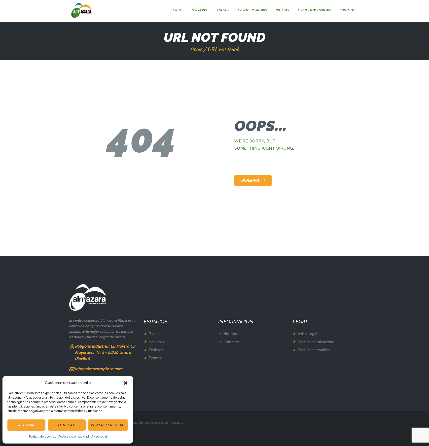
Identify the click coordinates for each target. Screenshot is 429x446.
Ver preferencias (108, 425)
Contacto (231, 342)
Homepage (250, 180)
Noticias (230, 334)
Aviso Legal (307, 334)
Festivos (156, 350)
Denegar (66, 425)
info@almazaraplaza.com (99, 369)
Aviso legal (99, 436)
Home (196, 49)
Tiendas (155, 334)
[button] (125, 382)
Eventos (156, 358)
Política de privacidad (73, 436)
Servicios (156, 342)
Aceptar (26, 425)
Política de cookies (42, 436)
